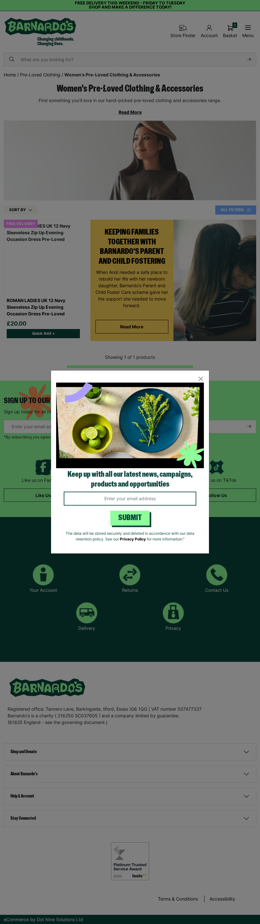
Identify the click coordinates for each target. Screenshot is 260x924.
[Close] (200, 379)
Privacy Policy (133, 539)
